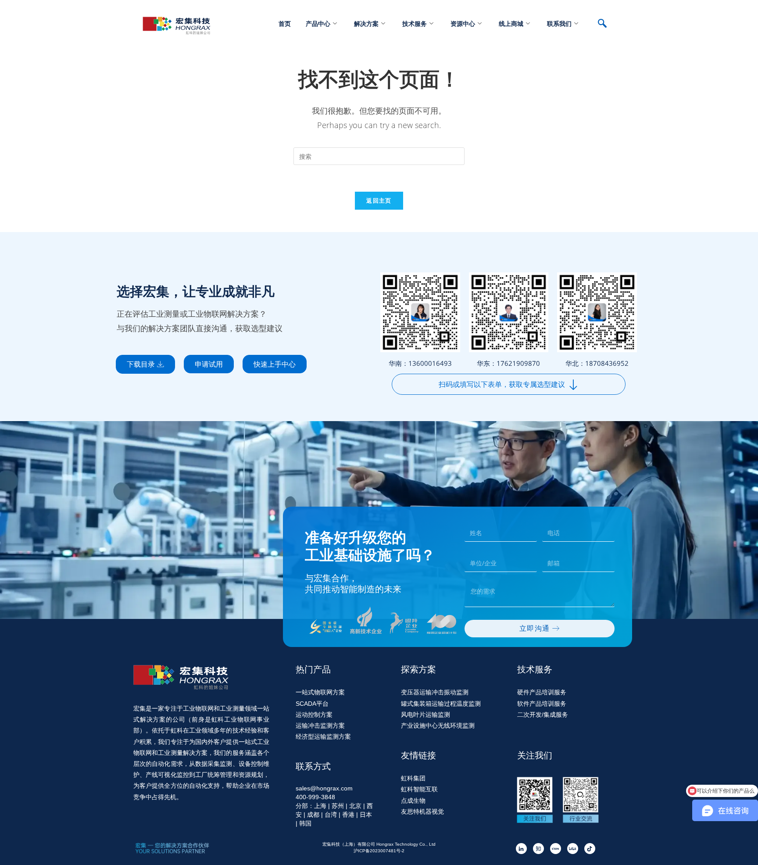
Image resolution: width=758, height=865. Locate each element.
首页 (285, 23)
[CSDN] (555, 848)
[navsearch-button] (606, 24)
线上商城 (511, 23)
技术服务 (414, 23)
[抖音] (589, 848)
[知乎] (538, 848)
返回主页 (378, 200)
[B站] (572, 848)
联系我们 (559, 23)
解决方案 (366, 23)
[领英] (521, 848)
